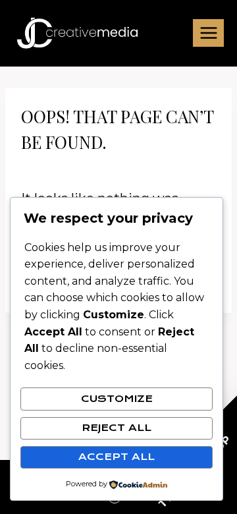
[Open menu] (208, 32)
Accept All (116, 457)
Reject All (116, 428)
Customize (117, 399)
